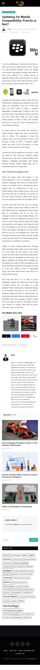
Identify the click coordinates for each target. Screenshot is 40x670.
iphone (7, 582)
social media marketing (27, 597)
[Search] (37, 3)
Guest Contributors (26, 650)
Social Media (10, 596)
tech (21, 601)
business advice (17, 559)
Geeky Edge (29, 362)
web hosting (16, 617)
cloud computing (20, 563)
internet (7, 577)
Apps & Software (8, 12)
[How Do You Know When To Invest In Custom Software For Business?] (20, 462)
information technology (26, 574)
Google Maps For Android (27, 571)
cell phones (7, 563)
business (7, 559)
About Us (13, 650)
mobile (26, 586)
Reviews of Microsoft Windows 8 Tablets (23, 589)
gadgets (7, 570)
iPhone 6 (24, 582)
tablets (14, 601)
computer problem (9, 566)
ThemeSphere (31, 659)
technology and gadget (13, 610)
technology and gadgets (11, 614)
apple (24, 555)
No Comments (14, 32)
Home (5, 650)
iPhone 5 (16, 582)
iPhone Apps (8, 586)
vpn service (6, 617)
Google (16, 571)
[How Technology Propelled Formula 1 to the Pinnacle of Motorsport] (20, 430)
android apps (16, 555)
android (6, 555)
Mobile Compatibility (10, 345)
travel (22, 614)
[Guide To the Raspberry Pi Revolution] (20, 494)
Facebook (29, 566)
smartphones (27, 592)
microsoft (19, 586)
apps (31, 555)
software (6, 601)
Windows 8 (27, 617)
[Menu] (3, 3)
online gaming (7, 589)
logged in (16, 524)
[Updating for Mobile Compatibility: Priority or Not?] (20, 47)
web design (23, 345)
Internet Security (19, 578)
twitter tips (30, 614)
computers (20, 566)
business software (29, 559)
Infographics (14, 574)
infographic (6, 574)
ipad (28, 578)
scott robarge (6, 592)
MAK (9, 29)
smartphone (16, 593)
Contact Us (19, 653)
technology (11, 606)
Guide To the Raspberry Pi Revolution (17, 507)
